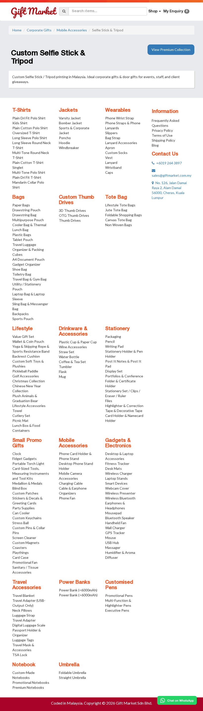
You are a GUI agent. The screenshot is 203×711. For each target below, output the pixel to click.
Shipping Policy (163, 140)
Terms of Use (162, 135)
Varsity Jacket (70, 118)
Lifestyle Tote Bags (120, 205)
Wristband (113, 167)
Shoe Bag (19, 269)
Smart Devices (116, 483)
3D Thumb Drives (72, 210)
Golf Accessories (25, 376)
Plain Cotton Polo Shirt (30, 128)
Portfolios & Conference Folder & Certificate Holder (124, 381)
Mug (62, 376)
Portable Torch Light (28, 463)
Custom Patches (25, 493)
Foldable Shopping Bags (123, 215)
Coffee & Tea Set (72, 362)
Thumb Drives (70, 220)
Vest (109, 157)
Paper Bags (21, 205)
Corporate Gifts (39, 30)
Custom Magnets (25, 542)
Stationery (117, 329)
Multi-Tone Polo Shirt (28, 172)
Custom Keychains (27, 518)
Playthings (20, 552)
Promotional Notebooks (30, 682)
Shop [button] (153, 11)
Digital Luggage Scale (28, 625)
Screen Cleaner (24, 538)
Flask (63, 371)
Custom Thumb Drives (76, 200)
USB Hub (112, 542)
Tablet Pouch (22, 239)
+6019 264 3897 (168, 163)
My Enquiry (175, 11)
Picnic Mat (20, 420)
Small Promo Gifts (27, 443)
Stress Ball (20, 523)
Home (17, 30)
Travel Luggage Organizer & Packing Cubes (28, 249)
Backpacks (20, 314)
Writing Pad (114, 346)
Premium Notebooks (28, 687)
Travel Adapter (24, 620)
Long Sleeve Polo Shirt (29, 138)
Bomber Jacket (70, 123)
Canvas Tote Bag (118, 220)
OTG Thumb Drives (74, 215)
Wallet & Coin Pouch (28, 341)
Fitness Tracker (117, 463)
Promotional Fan (24, 562)
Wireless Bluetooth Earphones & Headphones (120, 503)
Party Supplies (23, 508)
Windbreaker (69, 148)
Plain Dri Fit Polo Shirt (29, 118)
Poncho (65, 138)
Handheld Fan (115, 523)
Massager (112, 547)
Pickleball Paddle (25, 371)
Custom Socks (116, 153)
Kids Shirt (19, 123)
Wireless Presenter (120, 493)
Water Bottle (69, 357)
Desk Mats (113, 468)
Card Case (20, 557)
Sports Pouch (22, 319)
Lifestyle (22, 329)
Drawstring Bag (24, 215)
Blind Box (19, 488)
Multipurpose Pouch (28, 220)
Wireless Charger (118, 473)
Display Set (114, 371)
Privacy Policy (162, 130)
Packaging (113, 336)
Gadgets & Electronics (118, 443)
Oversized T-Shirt (26, 133)
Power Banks (74, 582)
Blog (155, 145)
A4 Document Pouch (28, 259)
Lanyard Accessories (121, 143)
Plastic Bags (21, 235)
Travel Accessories (26, 585)
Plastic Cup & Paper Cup (78, 342)
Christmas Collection (28, 381)
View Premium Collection (171, 49)
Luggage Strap (23, 615)
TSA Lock (19, 655)
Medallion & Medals (27, 483)
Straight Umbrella (72, 677)
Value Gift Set (23, 336)
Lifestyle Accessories (29, 406)
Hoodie (64, 143)
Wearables (117, 110)
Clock (16, 454)
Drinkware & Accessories (73, 332)
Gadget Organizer (26, 264)
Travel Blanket (23, 595)
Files (108, 401)
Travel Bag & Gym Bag (29, 279)
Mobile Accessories (72, 30)
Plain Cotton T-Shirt (28, 162)
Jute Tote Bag (116, 210)
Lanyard (111, 162)
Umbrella (69, 665)
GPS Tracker (115, 533)
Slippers (111, 133)
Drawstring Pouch (26, 210)
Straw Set (66, 352)
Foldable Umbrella (72, 672)
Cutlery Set (21, 415)
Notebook (23, 665)
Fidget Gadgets (24, 458)
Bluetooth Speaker (119, 518)
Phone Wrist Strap (119, 118)
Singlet (17, 167)
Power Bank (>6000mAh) (78, 595)
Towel (17, 411)
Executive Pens (117, 610)
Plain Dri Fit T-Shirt (26, 177)
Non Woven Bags (118, 225)
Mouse (110, 538)
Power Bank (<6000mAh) (78, 590)
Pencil (110, 341)
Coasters (19, 547)
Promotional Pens (119, 595)
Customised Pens (119, 585)
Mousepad (113, 513)
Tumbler (65, 367)
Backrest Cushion (26, 356)
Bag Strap (112, 138)
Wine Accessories (73, 347)
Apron (110, 148)
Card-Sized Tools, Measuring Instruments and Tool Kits (30, 473)
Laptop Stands (116, 478)
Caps (109, 172)
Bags (18, 197)
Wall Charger (115, 528)
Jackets (68, 110)
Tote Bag (116, 197)
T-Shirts (21, 110)
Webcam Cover (117, 488)
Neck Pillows (22, 610)
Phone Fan (67, 498)
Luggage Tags (23, 640)
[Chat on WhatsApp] (177, 700)
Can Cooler (21, 513)
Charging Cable (71, 483)
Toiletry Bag (21, 274)
